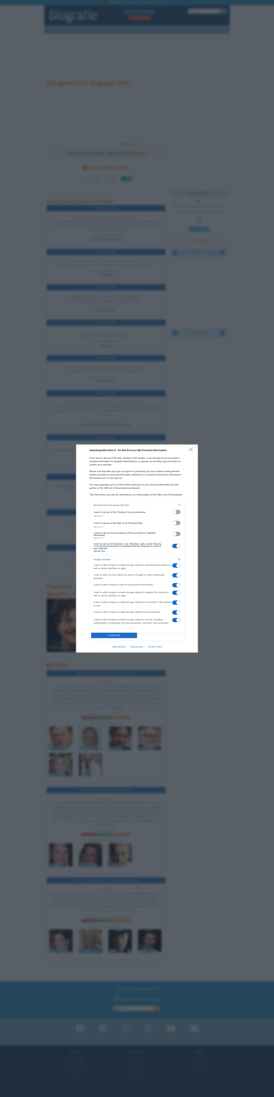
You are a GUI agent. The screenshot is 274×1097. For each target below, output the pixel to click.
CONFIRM (114, 635)
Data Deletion (119, 646)
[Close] (192, 450)
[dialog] (137, 548)
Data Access (137, 646)
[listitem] (137, 505)
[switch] (176, 512)
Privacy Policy (155, 646)
